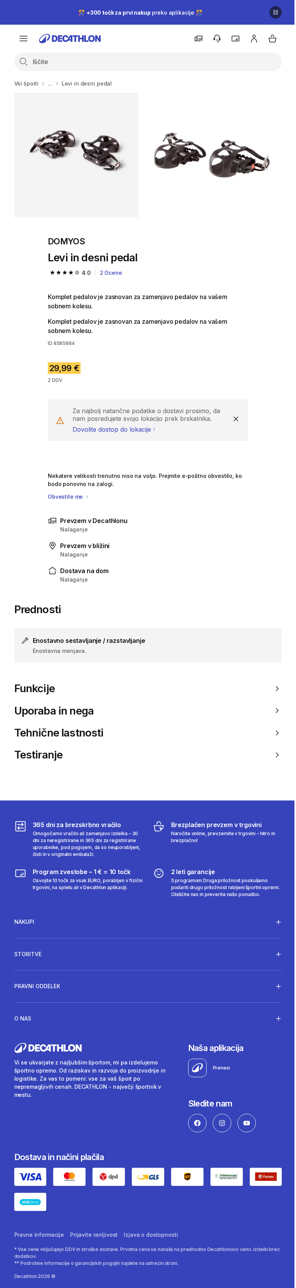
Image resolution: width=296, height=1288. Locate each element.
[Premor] (275, 12)
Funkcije (34, 688)
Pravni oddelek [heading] (37, 986)
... (50, 83)
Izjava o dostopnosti (151, 1234)
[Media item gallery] (148, 155)
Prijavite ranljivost (94, 1234)
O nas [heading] (22, 1018)
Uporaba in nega (54, 711)
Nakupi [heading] (24, 921)
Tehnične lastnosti (59, 732)
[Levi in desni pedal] (76, 155)
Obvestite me (66, 496)
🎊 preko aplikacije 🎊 (140, 12)
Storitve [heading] (28, 954)
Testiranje (38, 754)
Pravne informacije (39, 1234)
